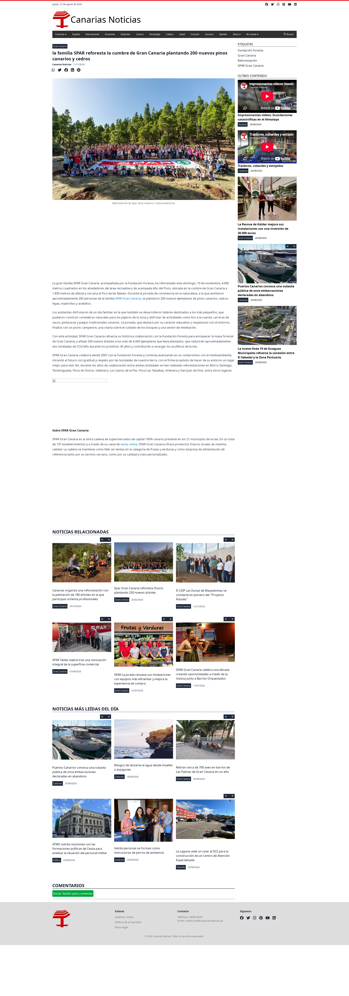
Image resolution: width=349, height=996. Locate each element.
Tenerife (181, 867)
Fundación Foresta (250, 50)
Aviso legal (121, 927)
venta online (129, 444)
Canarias (59, 34)
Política (56, 860)
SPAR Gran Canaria (128, 298)
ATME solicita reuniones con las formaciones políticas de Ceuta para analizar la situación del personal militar (79, 848)
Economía (110, 34)
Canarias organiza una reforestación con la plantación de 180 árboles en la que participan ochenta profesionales (80, 594)
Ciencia (139, 34)
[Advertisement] (143, 242)
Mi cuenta (251, 34)
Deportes (125, 34)
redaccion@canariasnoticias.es (204, 920)
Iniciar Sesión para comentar (73, 893)
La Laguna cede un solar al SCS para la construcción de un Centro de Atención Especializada (203, 855)
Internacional (92, 34)
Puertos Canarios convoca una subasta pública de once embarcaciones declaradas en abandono (79, 772)
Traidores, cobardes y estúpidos (260, 166)
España (76, 34)
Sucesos (209, 34)
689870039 (195, 917)
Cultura (169, 34)
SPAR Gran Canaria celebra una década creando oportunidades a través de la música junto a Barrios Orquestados (202, 674)
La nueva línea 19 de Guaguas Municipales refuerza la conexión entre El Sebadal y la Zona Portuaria (266, 353)
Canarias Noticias (61, 64)
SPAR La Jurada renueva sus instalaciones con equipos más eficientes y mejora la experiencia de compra (142, 679)
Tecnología (154, 34)
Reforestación (247, 61)
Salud (182, 34)
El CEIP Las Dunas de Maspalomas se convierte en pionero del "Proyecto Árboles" (201, 595)
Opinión (223, 34)
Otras (235, 34)
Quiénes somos (124, 917)
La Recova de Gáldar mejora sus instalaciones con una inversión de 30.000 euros (263, 228)
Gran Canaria (60, 46)
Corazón (195, 34)
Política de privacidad (128, 922)
